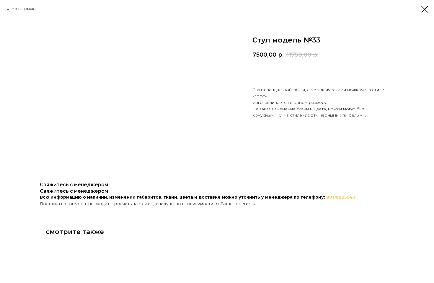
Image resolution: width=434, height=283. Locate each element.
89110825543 (340, 197)
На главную (23, 9)
